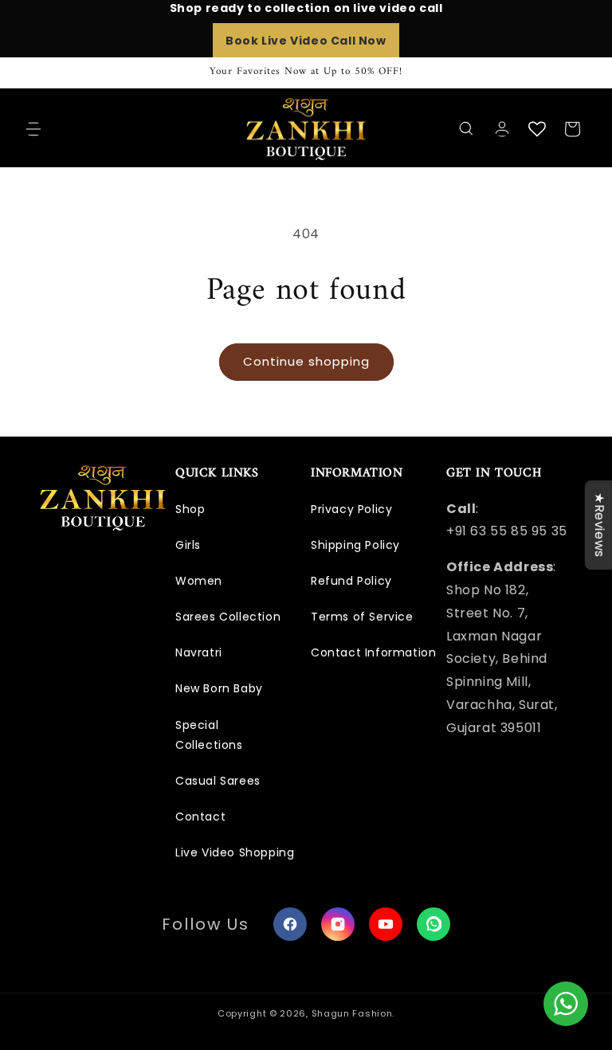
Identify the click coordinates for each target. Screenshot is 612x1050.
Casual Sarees (218, 781)
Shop (190, 509)
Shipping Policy (355, 545)
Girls (188, 545)
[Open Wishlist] (537, 129)
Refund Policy (351, 581)
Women (198, 581)
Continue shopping (306, 361)
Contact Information (373, 652)
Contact (200, 817)
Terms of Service (362, 617)
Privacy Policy (351, 509)
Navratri (198, 652)
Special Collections (209, 735)
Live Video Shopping (234, 852)
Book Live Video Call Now (306, 41)
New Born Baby (219, 688)
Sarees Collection (227, 617)
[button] (33, 129)
